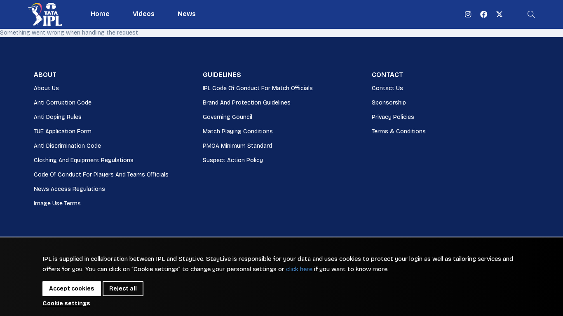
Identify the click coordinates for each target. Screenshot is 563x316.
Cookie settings (66, 303)
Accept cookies (71, 288)
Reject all (123, 288)
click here (299, 269)
